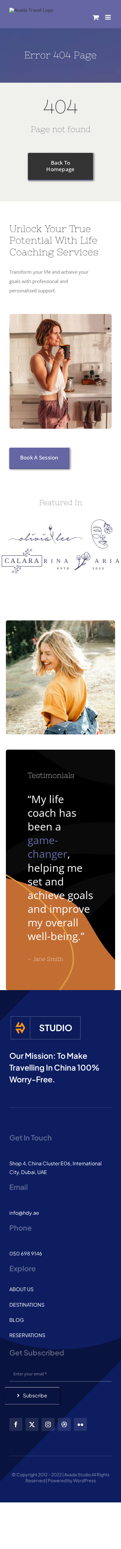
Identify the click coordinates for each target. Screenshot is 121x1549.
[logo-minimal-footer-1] (45, 1017)
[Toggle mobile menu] (108, 17)
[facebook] (15, 1424)
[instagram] (48, 1424)
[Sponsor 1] (45, 526)
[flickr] (80, 1424)
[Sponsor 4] (81, 554)
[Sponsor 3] (22, 551)
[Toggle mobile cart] (96, 17)
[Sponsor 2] (102, 522)
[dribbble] (64, 1424)
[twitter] (31, 1424)
